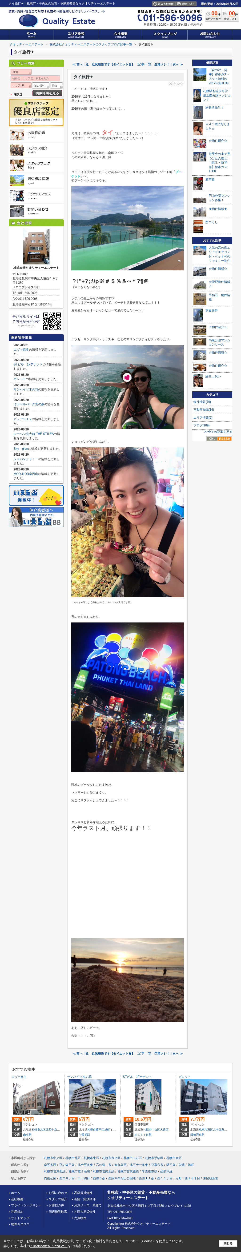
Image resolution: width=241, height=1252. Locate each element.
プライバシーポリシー (26, 1205)
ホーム (15, 1193)
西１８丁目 (192, 1178)
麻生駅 (27, 1134)
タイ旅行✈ (83, 77)
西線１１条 (146, 1178)
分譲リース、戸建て (88, 1205)
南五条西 (50, 1165)
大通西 (164, 1129)
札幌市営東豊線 (128, 1171)
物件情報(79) (202, 402)
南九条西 (120, 1165)
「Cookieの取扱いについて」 (49, 1246)
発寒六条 (157, 1165)
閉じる (228, 1243)
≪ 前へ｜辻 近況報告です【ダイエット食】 (103, 64)
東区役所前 (210, 1178)
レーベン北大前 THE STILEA (34, 434)
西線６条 (99, 1178)
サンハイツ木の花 (26, 389)
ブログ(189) (201, 425)
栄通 (182, 1165)
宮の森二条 (103, 1165)
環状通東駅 (197, 1134)
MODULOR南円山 (26, 474)
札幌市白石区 (133, 1158)
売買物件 (80, 1218)
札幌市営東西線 (54, 1171)
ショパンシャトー (26, 459)
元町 (179, 1178)
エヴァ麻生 (21, 349)
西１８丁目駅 (143, 1134)
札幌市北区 (39, 1129)
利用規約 (17, 1211)
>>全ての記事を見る (218, 431)
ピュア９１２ (23, 419)
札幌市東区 (206, 1129)
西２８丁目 (67, 1178)
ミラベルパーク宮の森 (29, 404)
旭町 (107, 1129)
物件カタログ (20, 1224)
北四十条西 (53, 1129)
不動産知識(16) (203, 409)
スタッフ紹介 (58, 1199)
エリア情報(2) (202, 417)
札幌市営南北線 (103, 1171)
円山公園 (50, 1178)
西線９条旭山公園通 (122, 1178)
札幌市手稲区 (154, 1158)
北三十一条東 (139, 1165)
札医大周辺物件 (85, 1211)
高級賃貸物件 (83, 1193)
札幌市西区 (174, 1158)
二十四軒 (84, 1178)
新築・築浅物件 (85, 1199)
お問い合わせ (58, 1193)
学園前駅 (84, 1134)
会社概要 (17, 1199)
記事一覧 (144, 64)
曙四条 (171, 1165)
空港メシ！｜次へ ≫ (168, 64)
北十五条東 (220, 1129)
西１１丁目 (165, 1178)
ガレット (20, 379)
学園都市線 (149, 1171)
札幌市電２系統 (79, 1171)
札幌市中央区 (151, 1129)
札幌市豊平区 (95, 1129)
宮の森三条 (67, 1165)
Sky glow (21, 448)
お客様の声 (56, 1205)
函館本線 (166, 1171)
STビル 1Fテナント (28, 364)
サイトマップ (20, 1218)
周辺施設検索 (58, 1211)
